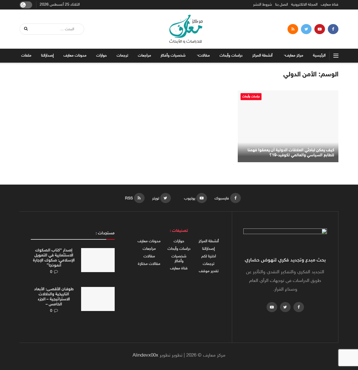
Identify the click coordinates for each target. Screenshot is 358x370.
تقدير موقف (208, 271)
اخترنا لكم (208, 256)
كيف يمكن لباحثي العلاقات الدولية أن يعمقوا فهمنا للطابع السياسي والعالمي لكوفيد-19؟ (291, 153)
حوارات (101, 55)
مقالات (204, 55)
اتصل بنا (281, 5)
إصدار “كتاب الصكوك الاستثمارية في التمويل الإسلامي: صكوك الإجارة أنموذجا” (53, 258)
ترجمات (122, 55)
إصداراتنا (47, 55)
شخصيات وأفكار (173, 55)
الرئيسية (319, 55)
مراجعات (144, 55)
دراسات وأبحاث (231, 55)
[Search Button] (26, 29)
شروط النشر (262, 5)
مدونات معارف (74, 55)
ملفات (26, 55)
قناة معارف (329, 5)
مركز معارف (294, 55)
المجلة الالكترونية (304, 5)
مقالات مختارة (149, 264)
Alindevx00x (145, 355)
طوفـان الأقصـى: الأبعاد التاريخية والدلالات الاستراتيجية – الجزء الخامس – (53, 297)
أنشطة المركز (262, 55)
